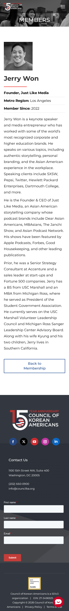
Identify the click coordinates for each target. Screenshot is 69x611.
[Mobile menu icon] (63, 6)
